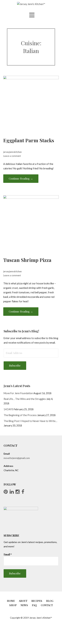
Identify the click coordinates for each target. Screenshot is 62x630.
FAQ (34, 605)
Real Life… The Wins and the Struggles (25, 398)
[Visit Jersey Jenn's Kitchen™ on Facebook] (23, 492)
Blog (49, 601)
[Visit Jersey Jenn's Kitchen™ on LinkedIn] (12, 492)
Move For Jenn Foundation (18, 393)
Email (8, 554)
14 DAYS (8, 409)
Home (11, 601)
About (23, 601)
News (24, 605)
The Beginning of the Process (20, 415)
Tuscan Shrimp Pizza (27, 260)
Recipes (36, 601)
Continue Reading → (21, 178)
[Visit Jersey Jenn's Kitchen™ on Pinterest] (6, 492)
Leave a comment (12, 156)
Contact (47, 605)
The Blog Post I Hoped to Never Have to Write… (30, 421)
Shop (13, 605)
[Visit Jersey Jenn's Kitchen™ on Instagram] (18, 492)
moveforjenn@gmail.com (17, 457)
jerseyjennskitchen (12, 152)
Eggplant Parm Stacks (28, 140)
